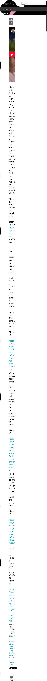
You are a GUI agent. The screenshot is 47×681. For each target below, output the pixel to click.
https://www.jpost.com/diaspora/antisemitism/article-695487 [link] (12, 454)
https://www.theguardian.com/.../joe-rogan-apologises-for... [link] (12, 605)
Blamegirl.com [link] (12, 230)
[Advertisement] (27, 53)
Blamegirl (12, 637)
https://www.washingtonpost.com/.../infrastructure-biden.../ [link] (12, 536)
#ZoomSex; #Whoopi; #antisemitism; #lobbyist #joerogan (12, 654)
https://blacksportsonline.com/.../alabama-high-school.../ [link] (12, 355)
